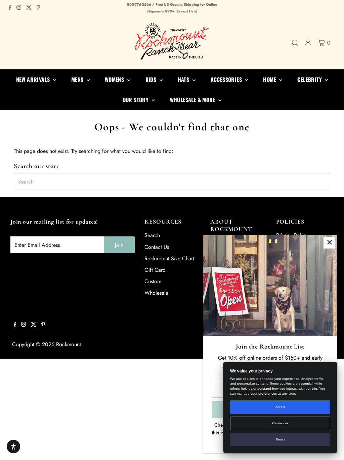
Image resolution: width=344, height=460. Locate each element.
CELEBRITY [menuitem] (310, 79)
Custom (152, 281)
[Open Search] (295, 43)
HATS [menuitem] (184, 79)
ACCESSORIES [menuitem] (227, 79)
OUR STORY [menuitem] (136, 100)
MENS (78, 79)
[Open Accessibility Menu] (13, 446)
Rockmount (68, 344)
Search (152, 235)
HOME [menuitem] (270, 79)
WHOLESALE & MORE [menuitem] (193, 100)
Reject (280, 439)
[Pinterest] (38, 8)
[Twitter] (29, 8)
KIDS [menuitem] (151, 79)
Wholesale (156, 293)
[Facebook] (10, 8)
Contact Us (156, 247)
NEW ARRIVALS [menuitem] (33, 79)
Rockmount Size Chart (169, 258)
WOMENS (115, 79)
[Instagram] (19, 8)
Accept (280, 407)
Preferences (280, 423)
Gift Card (155, 270)
